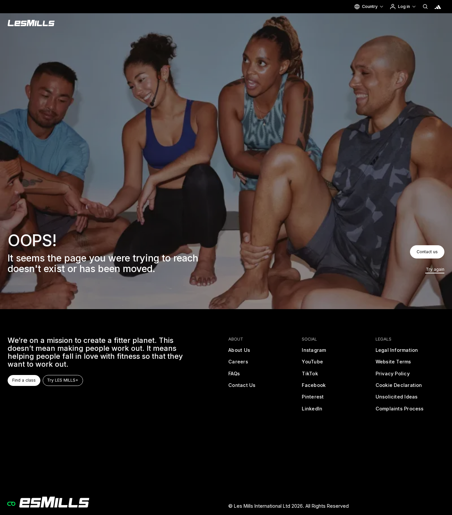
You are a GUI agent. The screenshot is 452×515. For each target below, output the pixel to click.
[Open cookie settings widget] (11, 504)
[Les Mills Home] (31, 23)
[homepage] (48, 502)
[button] (369, 6)
